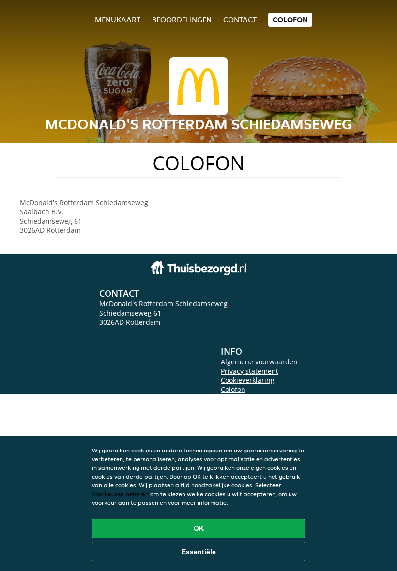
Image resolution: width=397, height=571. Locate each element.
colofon (290, 20)
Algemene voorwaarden (259, 361)
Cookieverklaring (248, 380)
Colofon (233, 389)
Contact (240, 20)
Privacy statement (249, 371)
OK (199, 528)
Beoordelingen (182, 20)
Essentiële (199, 552)
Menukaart (117, 20)
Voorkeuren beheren (120, 493)
